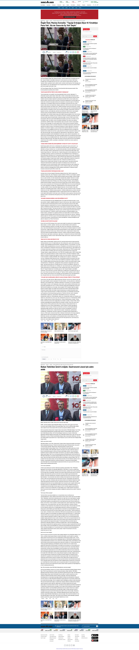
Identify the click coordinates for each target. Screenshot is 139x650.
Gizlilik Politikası (65, 648)
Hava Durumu (62, 630)
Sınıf (56, 598)
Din (69, 7)
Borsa (42, 630)
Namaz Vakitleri (48, 630)
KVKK (72, 648)
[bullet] (55, 359)
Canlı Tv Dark (52, 634)
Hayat (76, 7)
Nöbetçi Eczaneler (53, 637)
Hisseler (76, 630)
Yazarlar (83, 4)
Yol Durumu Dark (44, 636)
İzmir (50, 598)
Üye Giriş (83, 634)
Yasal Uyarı (81, 648)
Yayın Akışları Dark (53, 636)
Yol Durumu (88, 630)
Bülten (67, 7)
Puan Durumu (69, 630)
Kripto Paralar (95, 630)
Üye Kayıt (83, 636)
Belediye (42, 598)
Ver (54, 320)
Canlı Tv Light (43, 637)
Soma (52, 320)
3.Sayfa (59, 7)
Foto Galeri (73, 4)
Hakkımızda (58, 648)
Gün (42, 320)
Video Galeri (77, 636)
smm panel (51, 640)
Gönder (44, 359)
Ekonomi (59, 4)
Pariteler (82, 630)
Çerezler (69, 648)
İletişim (61, 648)
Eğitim (73, 7)
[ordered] (54, 359)
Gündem (53, 4)
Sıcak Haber (77, 640)
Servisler (48, 4)
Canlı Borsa (60, 634)
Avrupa (63, 7)
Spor (64, 4)
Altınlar (69, 634)
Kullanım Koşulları (76, 648)
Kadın (68, 4)
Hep (45, 320)
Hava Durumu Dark (44, 634)
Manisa (48, 320)
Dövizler (69, 636)
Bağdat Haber (43, 20)
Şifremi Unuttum (84, 637)
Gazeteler (89, 4)
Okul (53, 598)
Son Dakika (43, 4)
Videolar (78, 4)
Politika (80, 7)
